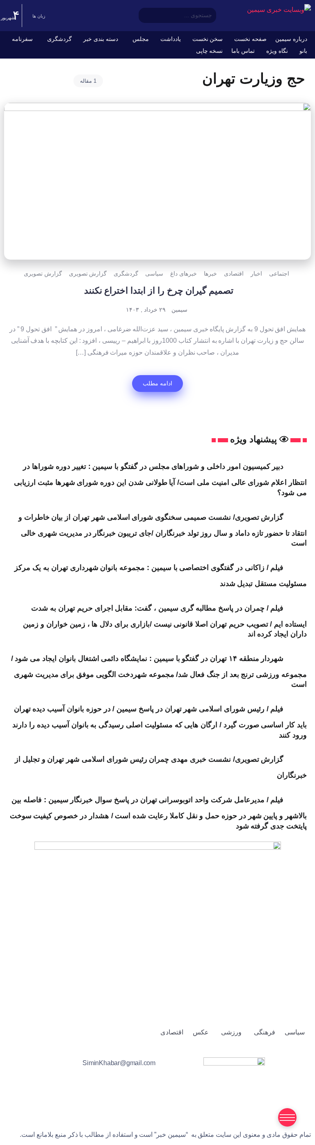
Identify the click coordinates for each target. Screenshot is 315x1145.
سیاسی (154, 273)
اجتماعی (279, 273)
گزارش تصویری (88, 273)
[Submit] (211, 15)
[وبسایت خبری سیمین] (279, 9)
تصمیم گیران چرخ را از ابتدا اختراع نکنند (157, 290)
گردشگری (126, 273)
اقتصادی (234, 273)
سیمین (179, 309)
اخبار (256, 273)
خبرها (210, 273)
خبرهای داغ (183, 273)
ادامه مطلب (157, 383)
